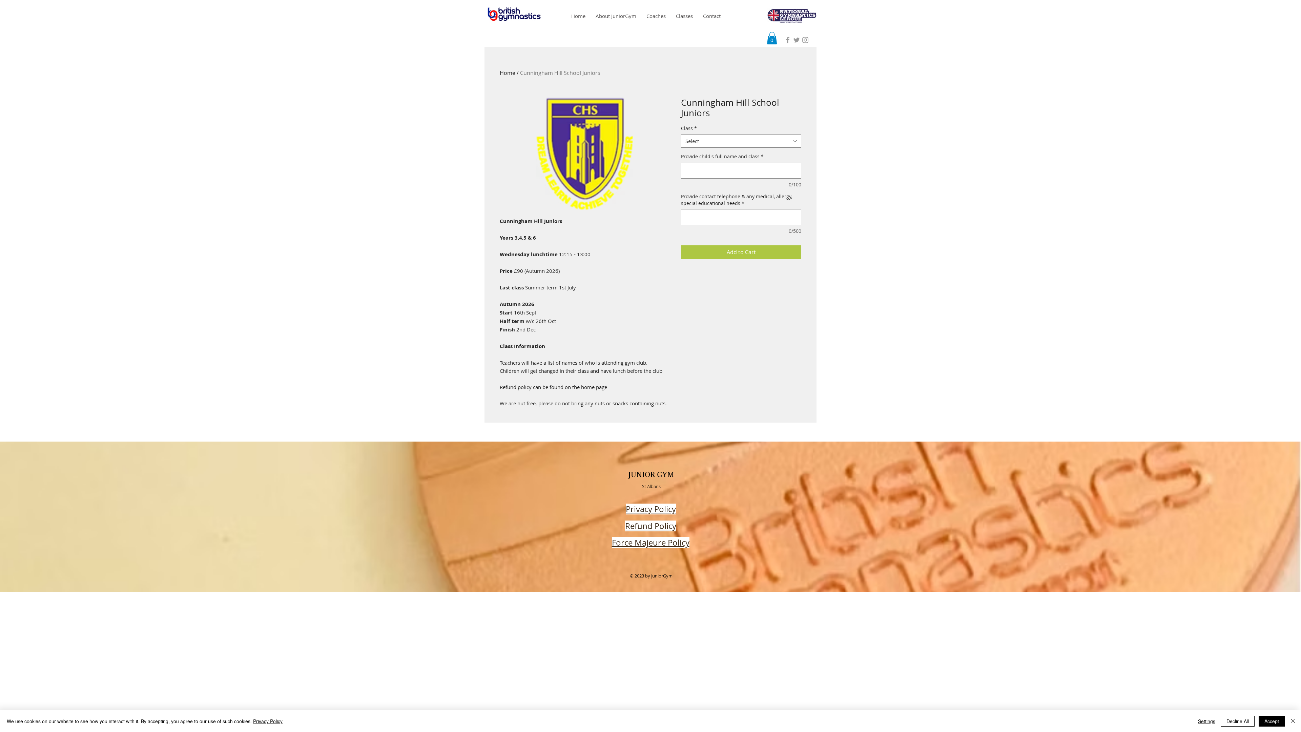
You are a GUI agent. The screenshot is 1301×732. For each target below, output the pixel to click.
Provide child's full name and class (722, 156)
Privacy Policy (268, 721)
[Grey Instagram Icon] (805, 40)
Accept (1271, 721)
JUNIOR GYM (651, 474)
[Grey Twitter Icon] (796, 40)
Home (507, 73)
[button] (772, 38)
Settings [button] (1206, 721)
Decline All (1237, 721)
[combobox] (741, 141)
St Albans (651, 486)
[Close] (1293, 721)
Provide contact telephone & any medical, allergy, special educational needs (736, 199)
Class (689, 128)
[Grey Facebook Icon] (788, 40)
